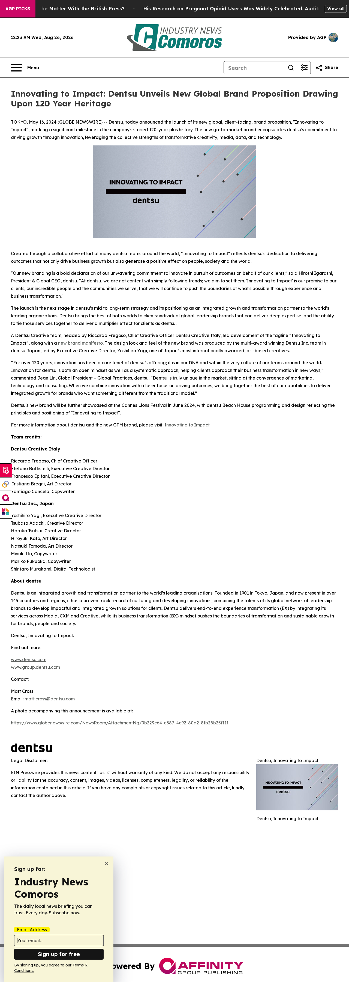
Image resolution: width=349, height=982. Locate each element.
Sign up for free (59, 954)
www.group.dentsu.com (35, 667)
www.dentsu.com (28, 659)
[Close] (106, 863)
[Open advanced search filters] (304, 67)
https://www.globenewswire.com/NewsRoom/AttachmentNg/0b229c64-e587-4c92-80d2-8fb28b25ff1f (119, 723)
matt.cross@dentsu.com (50, 699)
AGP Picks (17, 8)
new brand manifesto (80, 343)
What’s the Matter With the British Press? (72, 8)
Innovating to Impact (187, 425)
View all (335, 8)
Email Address (32, 929)
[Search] (290, 67)
